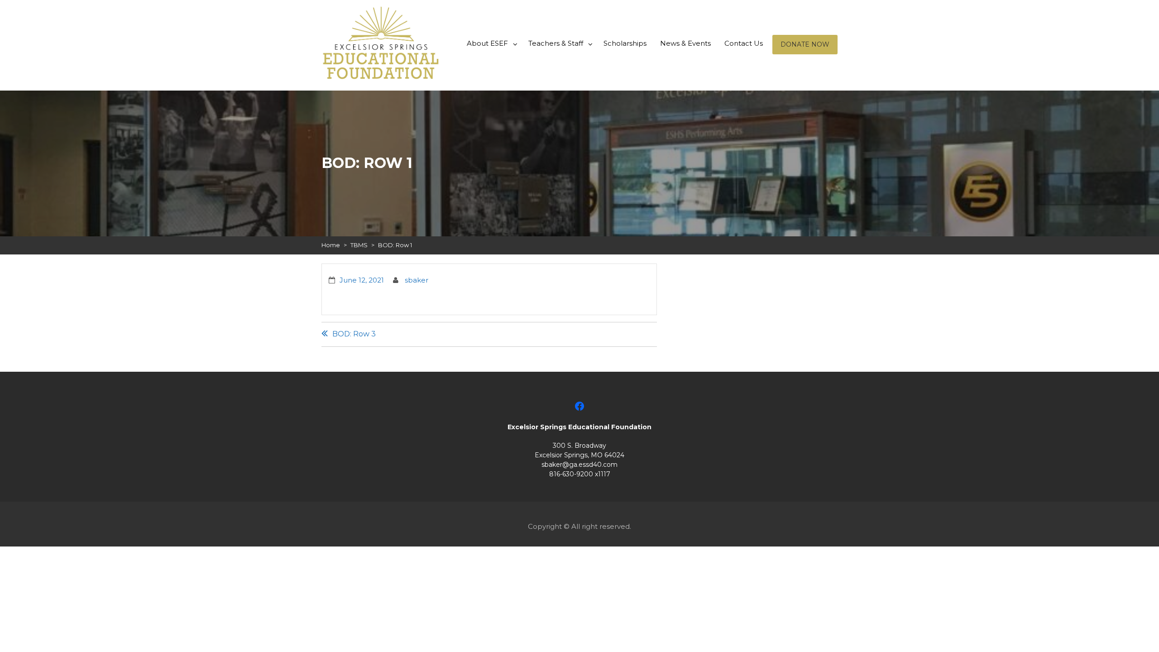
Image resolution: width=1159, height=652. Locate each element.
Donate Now (805, 44)
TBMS (359, 245)
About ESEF (487, 43)
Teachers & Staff (555, 43)
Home (330, 245)
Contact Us (743, 43)
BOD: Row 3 (354, 334)
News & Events (685, 43)
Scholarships (625, 43)
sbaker (416, 280)
